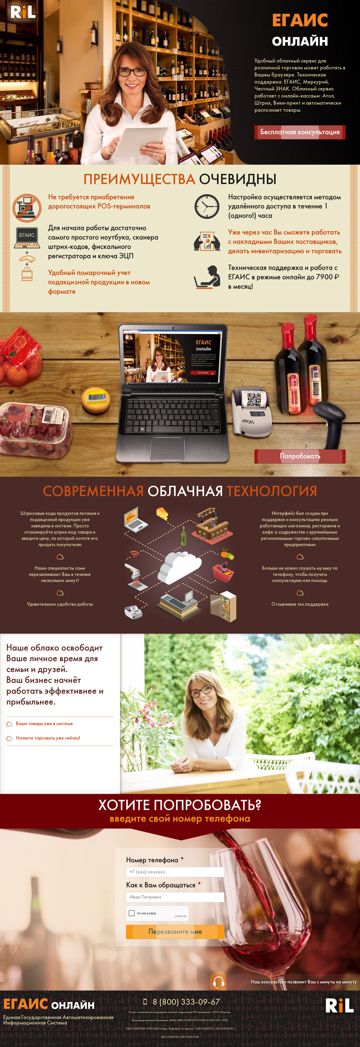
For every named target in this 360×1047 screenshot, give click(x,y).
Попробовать (300, 456)
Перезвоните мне (175, 932)
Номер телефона (155, 860)
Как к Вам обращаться (163, 885)
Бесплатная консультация (300, 132)
